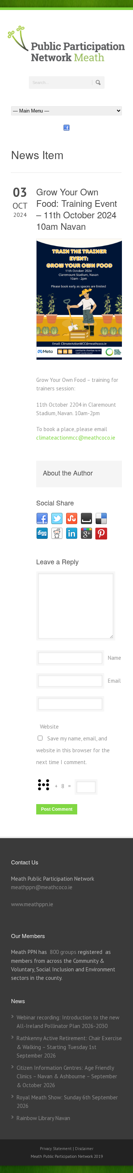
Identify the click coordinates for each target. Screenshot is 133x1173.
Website (49, 726)
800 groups (63, 951)
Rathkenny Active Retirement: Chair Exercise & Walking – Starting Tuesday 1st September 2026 (69, 1047)
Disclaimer (84, 1148)
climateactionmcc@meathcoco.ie (75, 437)
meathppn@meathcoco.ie (41, 887)
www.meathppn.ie (32, 904)
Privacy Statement (56, 1148)
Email (114, 680)
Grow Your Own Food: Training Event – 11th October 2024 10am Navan (76, 209)
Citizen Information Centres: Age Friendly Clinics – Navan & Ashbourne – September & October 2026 (67, 1076)
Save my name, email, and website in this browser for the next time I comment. (73, 750)
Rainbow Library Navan (43, 1118)
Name (114, 657)
